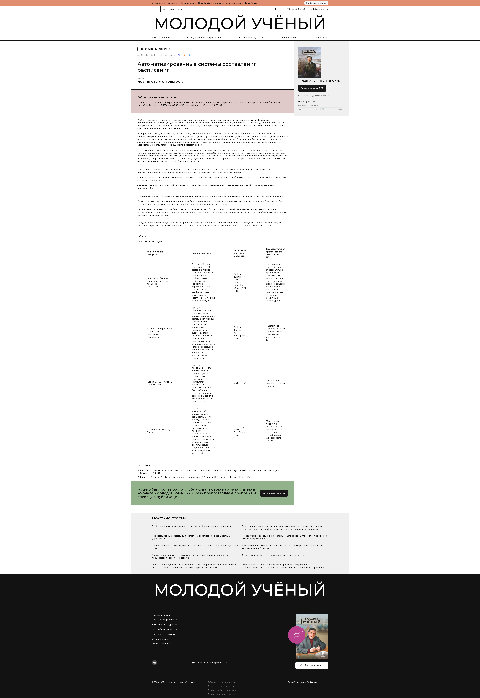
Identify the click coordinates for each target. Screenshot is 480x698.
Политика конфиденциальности (222, 690)
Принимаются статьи (296, 634)
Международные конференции (204, 37)
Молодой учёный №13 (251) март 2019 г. (319, 81)
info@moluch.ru (320, 9)
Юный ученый (288, 37)
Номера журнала (161, 615)
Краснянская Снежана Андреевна (161, 81)
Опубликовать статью (316, 3)
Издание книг (320, 37)
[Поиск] (275, 9)
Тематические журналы (250, 37)
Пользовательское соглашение (222, 686)
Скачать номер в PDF (312, 88)
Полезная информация (164, 634)
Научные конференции (164, 620)
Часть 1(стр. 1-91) (306, 101)
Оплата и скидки (161, 639)
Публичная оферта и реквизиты (222, 682)
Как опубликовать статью (165, 629)
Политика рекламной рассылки (222, 694)
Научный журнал (161, 37)
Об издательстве (161, 644)
